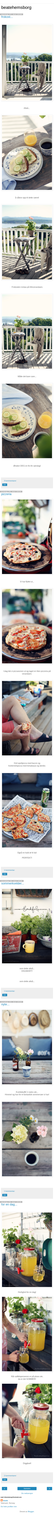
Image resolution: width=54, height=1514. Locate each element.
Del (5, 485)
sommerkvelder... (12, 883)
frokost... (7, 16)
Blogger (31, 1512)
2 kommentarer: (10, 1476)
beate (5, 1501)
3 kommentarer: (10, 481)
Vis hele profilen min (9, 1507)
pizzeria (6, 494)
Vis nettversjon (27, 1493)
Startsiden (27, 1488)
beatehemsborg (16, 7)
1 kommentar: (9, 870)
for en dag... (9, 1204)
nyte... (5, 1004)
